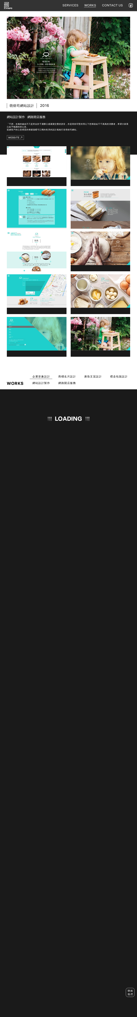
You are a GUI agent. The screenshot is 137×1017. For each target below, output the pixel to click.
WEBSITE (14, 137)
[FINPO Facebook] (131, 5)
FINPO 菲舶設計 (8, 5)
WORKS (90, 5)
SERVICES (70, 5)
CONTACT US (112, 5)
